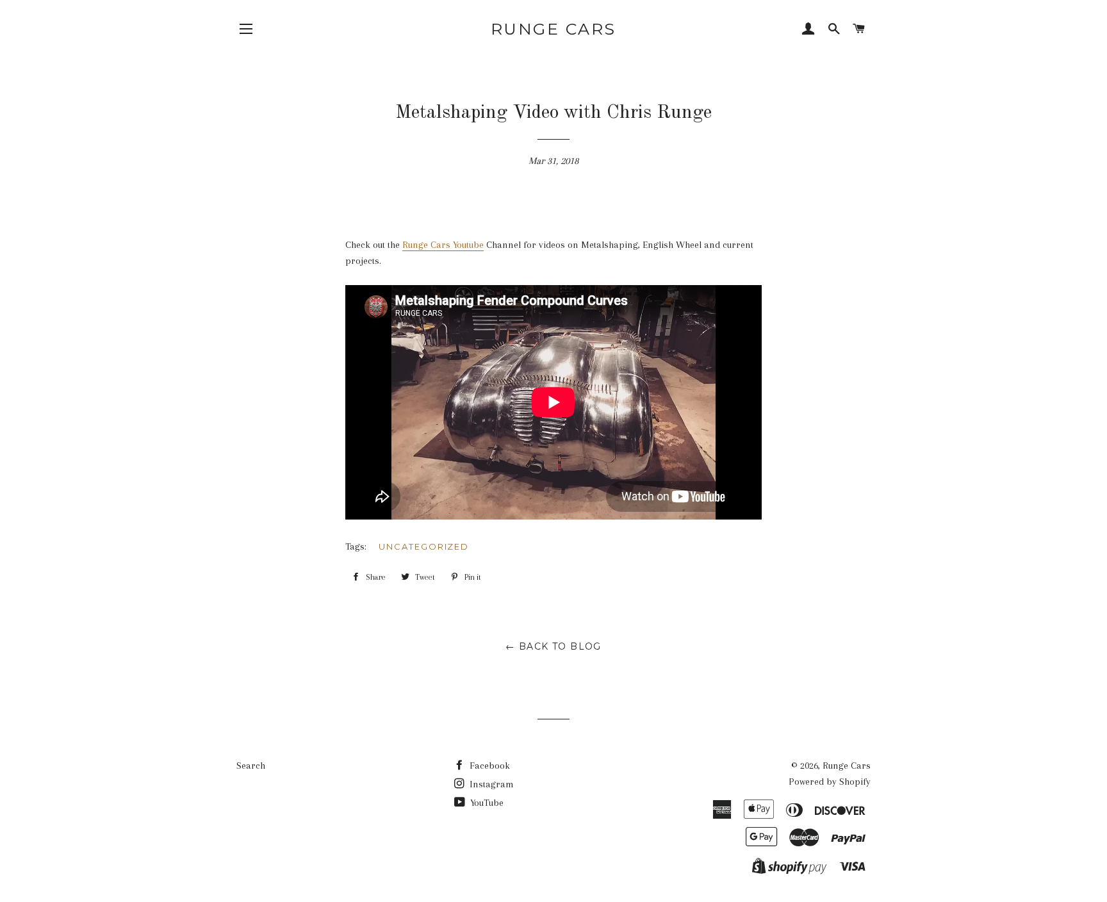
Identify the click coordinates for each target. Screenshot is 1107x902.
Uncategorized (424, 546)
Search (250, 765)
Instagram (490, 784)
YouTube (486, 802)
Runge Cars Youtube (443, 244)
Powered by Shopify (830, 781)
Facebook (488, 765)
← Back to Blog (553, 646)
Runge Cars (553, 28)
